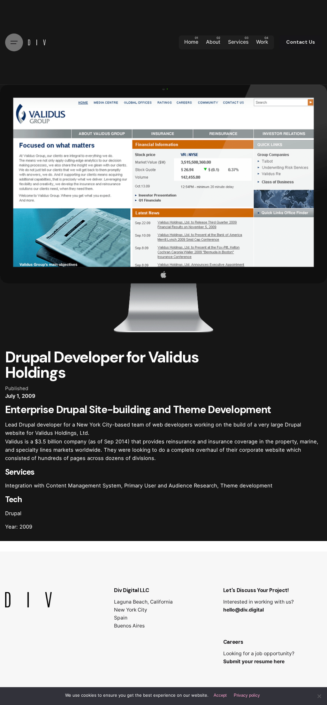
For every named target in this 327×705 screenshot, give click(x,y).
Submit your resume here (254, 661)
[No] (319, 696)
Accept (220, 695)
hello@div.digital (243, 610)
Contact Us (300, 42)
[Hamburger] (14, 42)
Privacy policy (247, 695)
